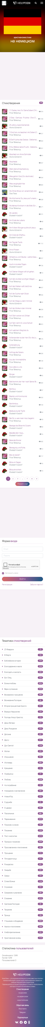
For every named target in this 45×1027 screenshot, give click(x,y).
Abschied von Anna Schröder (20, 154)
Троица (23, 915)
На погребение (23, 785)
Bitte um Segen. (15, 462)
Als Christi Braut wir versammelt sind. (23, 191)
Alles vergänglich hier (17, 183)
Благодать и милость (23, 672)
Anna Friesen (14, 249)
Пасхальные (23, 813)
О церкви (23, 808)
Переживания (23, 819)
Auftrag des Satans (16, 352)
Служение (23, 887)
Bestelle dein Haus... (16, 433)
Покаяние (23, 830)
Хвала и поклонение (23, 926)
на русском (22, 993)
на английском (22, 1000)
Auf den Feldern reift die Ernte (20, 286)
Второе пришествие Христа (23, 706)
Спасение (23, 898)
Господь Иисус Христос (23, 717)
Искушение (23, 757)
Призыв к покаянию (23, 842)
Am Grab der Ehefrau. (17, 235)
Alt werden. (13, 213)
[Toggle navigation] (42, 3)
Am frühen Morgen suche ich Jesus (22, 227)
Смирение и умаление (23, 892)
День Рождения (23, 728)
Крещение (23, 768)
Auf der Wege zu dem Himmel (20, 301)
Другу (23, 740)
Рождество (23, 864)
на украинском (22, 996)
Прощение (23, 853)
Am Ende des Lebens (17, 220)
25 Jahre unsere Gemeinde (19, 125)
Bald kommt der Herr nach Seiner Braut (24, 381)
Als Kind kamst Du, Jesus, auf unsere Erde (24, 198)
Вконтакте (22, 1009)
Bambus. (12, 389)
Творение (23, 909)
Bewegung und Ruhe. (17, 447)
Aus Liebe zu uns (15, 367)
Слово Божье (23, 881)
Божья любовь (23, 683)
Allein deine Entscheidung (18, 169)
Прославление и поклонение (23, 847)
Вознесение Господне (22, 700)
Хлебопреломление (23, 932)
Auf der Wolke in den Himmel (20, 308)
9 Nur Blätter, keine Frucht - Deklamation (24, 147)
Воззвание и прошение (23, 695)
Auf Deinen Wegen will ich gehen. (21, 271)
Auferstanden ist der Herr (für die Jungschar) (25, 337)
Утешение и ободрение (23, 921)
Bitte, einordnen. (15, 469)
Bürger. (12, 374)
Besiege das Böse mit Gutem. (20, 425)
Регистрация (7, 584)
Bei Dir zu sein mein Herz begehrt (21, 418)
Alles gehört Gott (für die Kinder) (21, 176)
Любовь (23, 779)
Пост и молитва (23, 836)
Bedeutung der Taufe (17, 411)
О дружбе (22, 802)
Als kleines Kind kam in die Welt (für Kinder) (25, 205)
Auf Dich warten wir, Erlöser (19, 315)
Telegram (22, 1012)
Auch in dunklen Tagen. (17, 264)
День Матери (23, 723)
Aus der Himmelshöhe (17, 359)
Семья (23, 876)
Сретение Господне (22, 904)
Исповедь (23, 762)
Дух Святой (23, 745)
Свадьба (23, 870)
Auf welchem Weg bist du (18, 330)
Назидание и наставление (23, 791)
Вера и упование (23, 689)
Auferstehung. (14, 345)
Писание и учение (23, 825)
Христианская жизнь (23, 938)
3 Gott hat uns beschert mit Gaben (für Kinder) (26, 132)
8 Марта (23, 655)
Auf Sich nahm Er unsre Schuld (20, 323)
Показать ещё (23, 484)
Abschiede (13, 161)
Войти (23, 579)
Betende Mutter (15, 440)
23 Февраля (22, 649)
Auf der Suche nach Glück (19, 293)
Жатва (23, 751)
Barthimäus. (13, 403)
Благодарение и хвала (23, 666)
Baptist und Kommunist (18, 396)
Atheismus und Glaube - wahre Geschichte (25, 257)
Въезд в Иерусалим (23, 711)
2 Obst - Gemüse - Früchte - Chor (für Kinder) (26, 117)
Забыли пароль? (36, 584)
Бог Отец (23, 677)
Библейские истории (23, 661)
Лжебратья (22, 774)
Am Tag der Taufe (15, 242)
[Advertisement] (22, 77)
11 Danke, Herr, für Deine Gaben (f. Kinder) (24, 110)
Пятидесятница (23, 858)
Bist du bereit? (14, 455)
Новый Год (23, 796)
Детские (23, 734)
